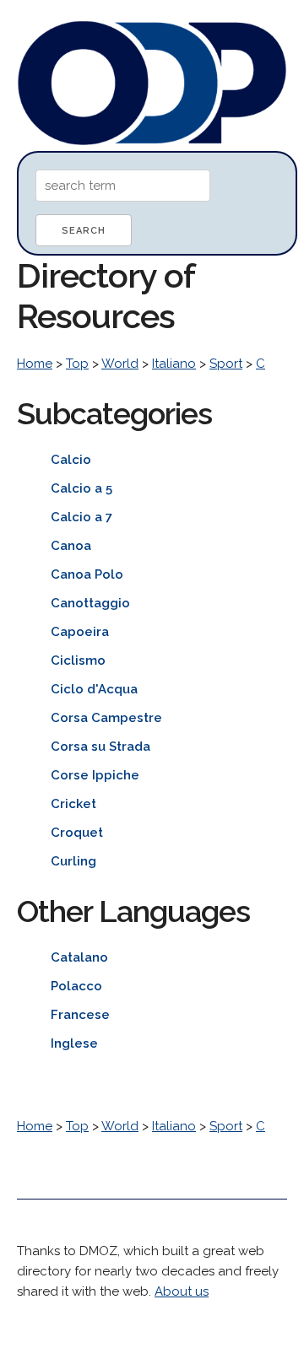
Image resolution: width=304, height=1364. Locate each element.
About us (182, 1291)
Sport (225, 363)
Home (34, 363)
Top (77, 363)
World (119, 363)
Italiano (174, 363)
